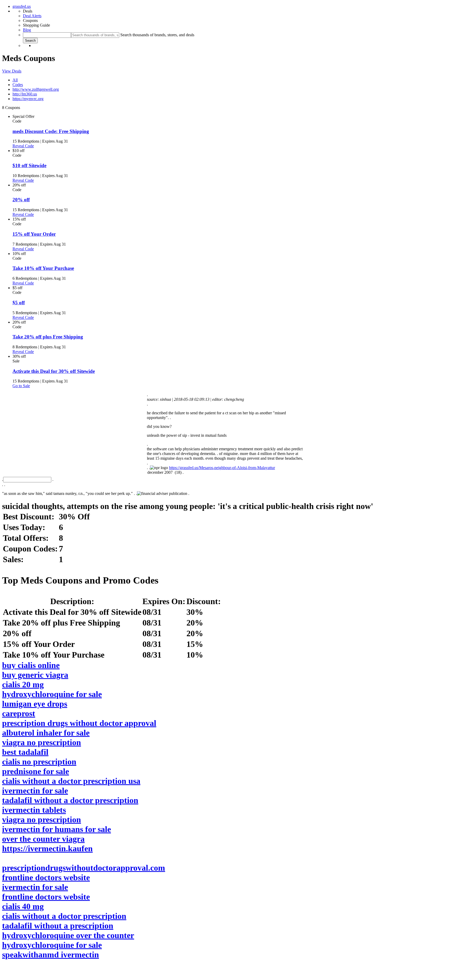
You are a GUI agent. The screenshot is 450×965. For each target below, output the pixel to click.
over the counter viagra (43, 838)
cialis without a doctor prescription (64, 916)
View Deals (11, 71)
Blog (27, 30)
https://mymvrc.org (27, 98)
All (15, 80)
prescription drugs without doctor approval (79, 723)
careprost (18, 713)
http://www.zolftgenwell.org (35, 89)
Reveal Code (23, 146)
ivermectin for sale (35, 790)
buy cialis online (31, 665)
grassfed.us (21, 6)
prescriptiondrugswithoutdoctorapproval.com (83, 867)
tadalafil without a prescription (57, 925)
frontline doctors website (46, 877)
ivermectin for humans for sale (56, 829)
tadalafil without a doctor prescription (70, 800)
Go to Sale (21, 386)
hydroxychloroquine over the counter (68, 935)
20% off (21, 199)
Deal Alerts (32, 16)
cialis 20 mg (23, 684)
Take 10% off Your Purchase (43, 268)
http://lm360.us (24, 94)
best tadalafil (25, 752)
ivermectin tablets (34, 810)
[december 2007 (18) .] (225, 472)
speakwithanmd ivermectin (50, 954)
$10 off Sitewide (29, 165)
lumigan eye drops (34, 703)
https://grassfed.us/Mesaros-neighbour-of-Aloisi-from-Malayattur (222, 467)
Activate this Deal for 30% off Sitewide (53, 371)
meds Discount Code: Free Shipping (50, 131)
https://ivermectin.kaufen (47, 848)
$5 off (18, 302)
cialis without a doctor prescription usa (71, 781)
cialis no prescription (39, 761)
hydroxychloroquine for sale (52, 694)
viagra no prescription (41, 742)
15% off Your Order (34, 234)
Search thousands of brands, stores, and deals (157, 35)
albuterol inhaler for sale (46, 732)
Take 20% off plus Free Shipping (47, 336)
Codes (17, 84)
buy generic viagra (35, 674)
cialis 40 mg (23, 906)
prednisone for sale (35, 771)
